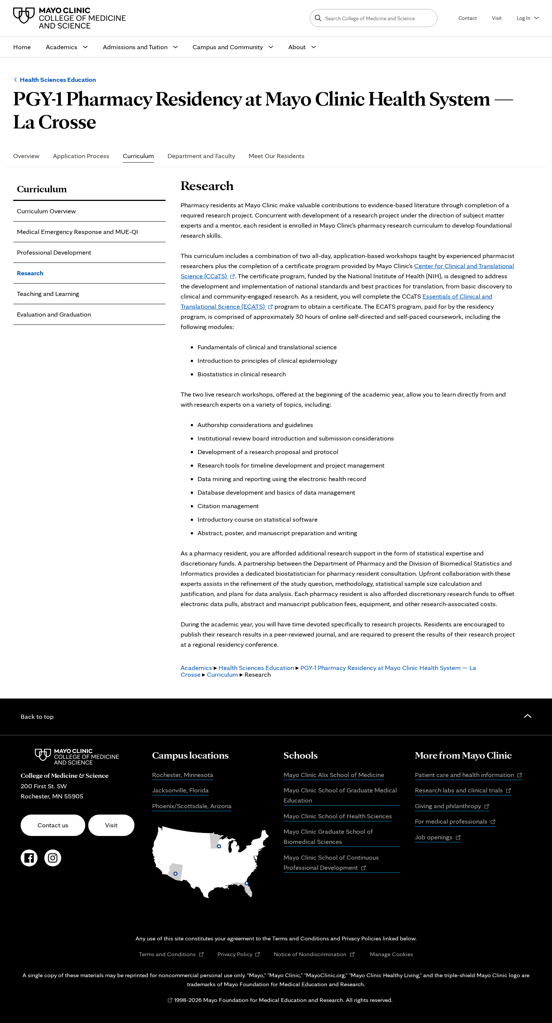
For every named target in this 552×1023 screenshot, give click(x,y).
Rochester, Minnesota (182, 775)
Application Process (81, 156)
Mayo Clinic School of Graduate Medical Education (340, 795)
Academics (61, 47)
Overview (26, 156)
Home (22, 47)
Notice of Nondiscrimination (314, 954)
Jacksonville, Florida (180, 790)
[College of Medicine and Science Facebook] (29, 862)
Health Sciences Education (58, 79)
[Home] (71, 18)
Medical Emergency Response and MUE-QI (77, 231)
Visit (497, 18)
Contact (467, 18)
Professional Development (54, 252)
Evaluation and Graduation (54, 314)
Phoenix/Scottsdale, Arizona (192, 806)
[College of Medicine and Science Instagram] (52, 862)
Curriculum (138, 156)
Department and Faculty (201, 156)
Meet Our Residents (277, 156)
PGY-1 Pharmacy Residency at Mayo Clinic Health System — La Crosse (328, 671)
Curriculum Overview (46, 211)
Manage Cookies (391, 954)
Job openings (438, 837)
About (297, 47)
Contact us (53, 825)
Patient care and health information (468, 775)
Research (30, 273)
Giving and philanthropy (452, 806)
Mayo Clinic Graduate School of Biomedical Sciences (328, 836)
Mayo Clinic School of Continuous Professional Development (331, 863)
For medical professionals (455, 822)
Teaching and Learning (48, 293)
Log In (524, 18)
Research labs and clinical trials (463, 790)
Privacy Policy (239, 954)
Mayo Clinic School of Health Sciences (338, 816)
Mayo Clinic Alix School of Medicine (334, 775)
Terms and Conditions (171, 954)
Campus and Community (228, 47)
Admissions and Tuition (135, 47)
